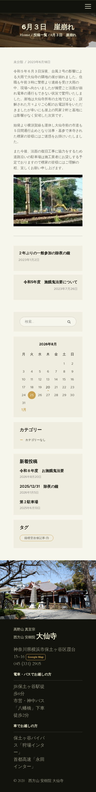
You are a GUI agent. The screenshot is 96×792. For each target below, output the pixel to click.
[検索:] (48, 321)
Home (25, 35)
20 (48, 387)
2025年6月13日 (30, 508)
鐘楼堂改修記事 (36, 538)
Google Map (36, 657)
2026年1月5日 (29, 493)
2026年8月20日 (30, 477)
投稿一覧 (40, 35)
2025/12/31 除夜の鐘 (39, 486)
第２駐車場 (29, 501)
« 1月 (22, 409)
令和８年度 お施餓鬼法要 (42, 470)
